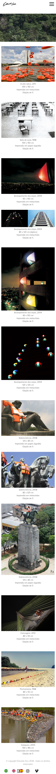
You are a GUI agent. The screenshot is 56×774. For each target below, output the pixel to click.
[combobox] (7, 771)
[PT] (7, 771)
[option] (14, 771)
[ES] (22, 771)
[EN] (14, 771)
